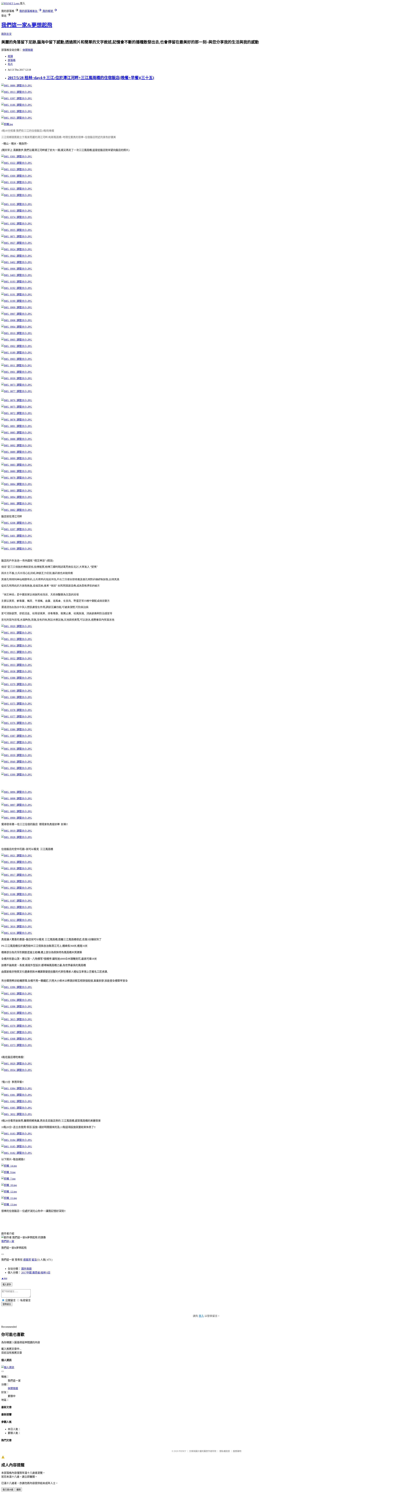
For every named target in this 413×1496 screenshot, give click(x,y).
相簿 (10, 56)
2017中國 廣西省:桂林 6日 (35, 1272)
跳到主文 (6, 34)
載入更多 (7, 1284)
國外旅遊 (26, 1268)
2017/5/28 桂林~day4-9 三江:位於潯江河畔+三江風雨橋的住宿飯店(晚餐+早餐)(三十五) (81, 78)
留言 (34, 1259)
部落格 (11, 60)
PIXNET (182, 1451)
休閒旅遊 (28, 50)
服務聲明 (237, 1451)
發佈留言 (7, 1304)
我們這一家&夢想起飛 (26, 25)
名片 (10, 64)
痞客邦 (27, 1259)
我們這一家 (7, 1241)
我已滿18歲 (8, 1489)
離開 (18, 1489)
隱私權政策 (224, 1451)
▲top (4, 1278)
